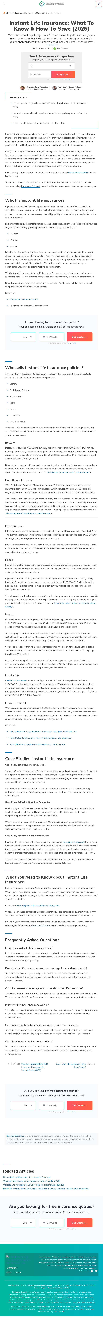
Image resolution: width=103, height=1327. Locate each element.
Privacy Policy (40, 1288)
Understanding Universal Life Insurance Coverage (27, 1177)
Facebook (91, 1270)
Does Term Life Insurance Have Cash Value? (70, 1065)
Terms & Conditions (55, 1288)
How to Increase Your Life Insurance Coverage (28, 513)
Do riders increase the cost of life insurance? (68, 472)
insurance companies (78, 172)
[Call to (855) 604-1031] (99, 4)
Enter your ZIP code (30, 186)
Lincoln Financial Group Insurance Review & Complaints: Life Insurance (43, 731)
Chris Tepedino (41, 87)
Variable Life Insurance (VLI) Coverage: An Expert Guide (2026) (33, 1184)
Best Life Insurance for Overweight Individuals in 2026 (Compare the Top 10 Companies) (46, 1188)
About (9, 1272)
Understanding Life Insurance (49, 13)
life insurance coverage (74, 842)
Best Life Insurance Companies (20, 13)
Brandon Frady (75, 87)
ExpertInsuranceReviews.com (40, 1285)
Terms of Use (70, 80)
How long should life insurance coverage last (38, 905)
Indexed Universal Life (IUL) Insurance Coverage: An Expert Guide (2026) (34, 1067)
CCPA (67, 1288)
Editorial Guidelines (15, 1136)
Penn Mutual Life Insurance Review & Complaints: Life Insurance (40, 737)
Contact (18, 1272)
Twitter (96, 1270)
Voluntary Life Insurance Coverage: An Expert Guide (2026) (31, 1180)
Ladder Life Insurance (15, 680)
